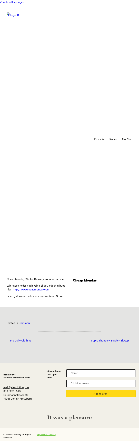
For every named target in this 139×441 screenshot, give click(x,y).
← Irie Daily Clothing (19, 340)
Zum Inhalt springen (12, 2)
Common (24, 323)
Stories (113, 139)
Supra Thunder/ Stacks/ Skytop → (111, 340)
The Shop (127, 139)
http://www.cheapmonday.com (31, 289)
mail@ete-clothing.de (16, 387)
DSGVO (52, 434)
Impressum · (42, 434)
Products (99, 139)
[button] (101, 393)
